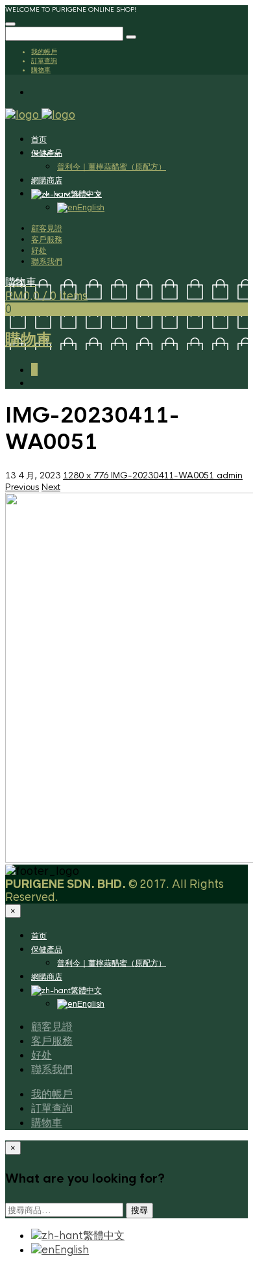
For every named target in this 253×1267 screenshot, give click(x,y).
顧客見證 (46, 228)
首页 (39, 139)
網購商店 (46, 180)
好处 (39, 250)
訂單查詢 (44, 60)
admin (230, 475)
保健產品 (46, 153)
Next (51, 487)
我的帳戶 (44, 51)
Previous (22, 487)
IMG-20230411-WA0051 (164, 475)
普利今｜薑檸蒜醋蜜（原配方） (111, 166)
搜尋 (139, 1210)
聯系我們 (46, 261)
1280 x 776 (87, 475)
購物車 (41, 69)
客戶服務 (46, 239)
